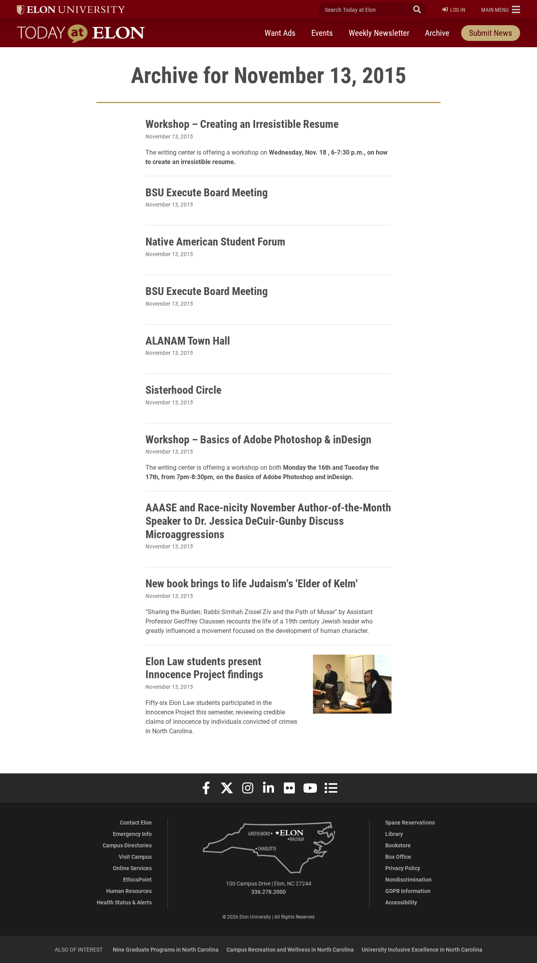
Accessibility (401, 902)
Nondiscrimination (408, 879)
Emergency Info (132, 834)
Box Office (398, 856)
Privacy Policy (402, 868)
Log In (457, 9)
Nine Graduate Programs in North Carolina (166, 949)
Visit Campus (135, 856)
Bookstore (398, 845)
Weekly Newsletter (379, 32)
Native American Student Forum (215, 241)
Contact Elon (136, 822)
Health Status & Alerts (124, 902)
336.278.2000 (268, 891)
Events (322, 32)
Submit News (490, 32)
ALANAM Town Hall (187, 340)
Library (394, 834)
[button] (500, 9)
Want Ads (280, 32)
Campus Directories (127, 845)
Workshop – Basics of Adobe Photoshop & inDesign (258, 439)
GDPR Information (407, 891)
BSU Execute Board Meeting (206, 191)
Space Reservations (410, 822)
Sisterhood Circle (183, 389)
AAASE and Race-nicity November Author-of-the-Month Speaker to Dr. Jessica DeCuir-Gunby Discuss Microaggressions (268, 520)
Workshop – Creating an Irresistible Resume (241, 123)
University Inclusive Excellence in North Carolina (422, 949)
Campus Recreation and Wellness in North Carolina (290, 949)
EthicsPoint (137, 879)
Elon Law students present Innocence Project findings (204, 667)
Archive (437, 32)
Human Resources (129, 891)
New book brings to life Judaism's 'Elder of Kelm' (251, 583)
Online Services (132, 868)
